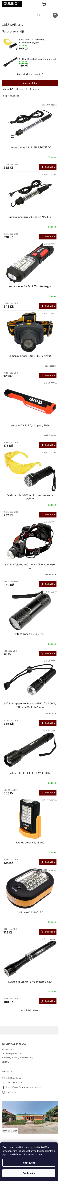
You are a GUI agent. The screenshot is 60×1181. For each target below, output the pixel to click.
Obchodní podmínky (11, 1053)
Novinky (5, 1062)
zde (41, 1154)
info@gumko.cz (13, 1078)
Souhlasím (29, 1173)
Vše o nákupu (8, 1049)
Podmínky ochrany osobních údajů (18, 1057)
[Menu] (55, 15)
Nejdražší (34, 89)
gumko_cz (11, 1092)
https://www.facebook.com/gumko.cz (24, 1087)
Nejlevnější (21, 89)
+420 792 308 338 (14, 1082)
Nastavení (29, 1163)
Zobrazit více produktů (28, 74)
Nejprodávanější (11, 95)
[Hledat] (38, 15)
